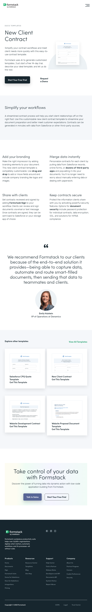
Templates (16, 26)
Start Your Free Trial (17, 79)
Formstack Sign (17, 203)
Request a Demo (44, 80)
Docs (7, 26)
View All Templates (78, 341)
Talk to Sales (32, 496)
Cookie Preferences (73, 574)
